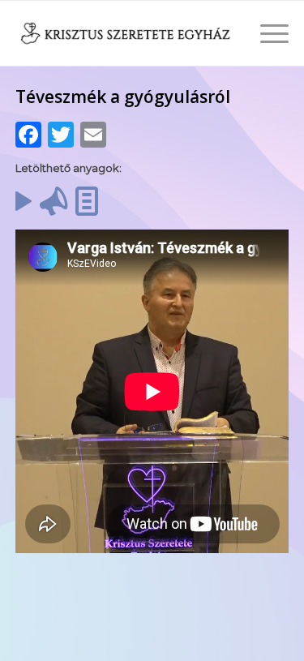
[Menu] (266, 33)
